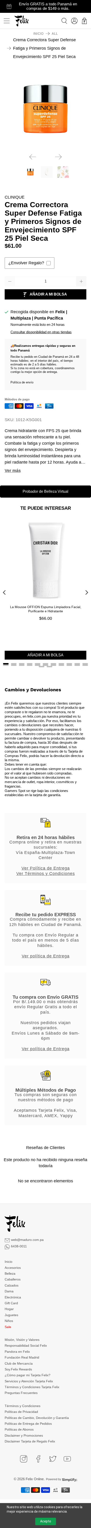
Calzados (11, 1285)
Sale (8, 1327)
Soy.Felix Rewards (18, 1369)
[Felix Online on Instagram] (23, 1459)
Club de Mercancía (19, 1363)
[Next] (58, 156)
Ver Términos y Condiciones (45, 873)
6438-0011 (19, 1246)
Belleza (10, 1273)
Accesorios (13, 1268)
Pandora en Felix (17, 1351)
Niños (9, 1321)
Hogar (9, 1309)
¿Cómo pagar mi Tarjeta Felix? (27, 1375)
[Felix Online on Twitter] (52, 1459)
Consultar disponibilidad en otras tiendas (41, 332)
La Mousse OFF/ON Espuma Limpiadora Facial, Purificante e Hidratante (45, 609)
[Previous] (32, 156)
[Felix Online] (21, 20)
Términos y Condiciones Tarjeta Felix (32, 1387)
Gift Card (11, 1303)
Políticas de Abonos (19, 1429)
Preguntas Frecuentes (21, 1393)
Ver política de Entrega (46, 956)
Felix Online (35, 1479)
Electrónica (13, 1297)
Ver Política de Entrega (45, 868)
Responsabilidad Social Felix (26, 1345)
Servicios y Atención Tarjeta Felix (29, 1381)
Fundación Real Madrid (22, 1357)
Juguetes (11, 1315)
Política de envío (21, 382)
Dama (9, 1291)
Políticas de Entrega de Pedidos (28, 1423)
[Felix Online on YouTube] (67, 1459)
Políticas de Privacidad (21, 1412)
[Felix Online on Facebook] (38, 1459)
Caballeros (13, 1279)
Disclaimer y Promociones (24, 1435)
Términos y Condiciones (22, 1406)
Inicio (38, 33)
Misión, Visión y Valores (22, 1340)
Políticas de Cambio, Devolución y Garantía (37, 1418)
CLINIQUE (14, 197)
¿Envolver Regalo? (26, 263)
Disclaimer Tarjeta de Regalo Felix (30, 1441)
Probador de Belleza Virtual (45, 491)
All (55, 33)
